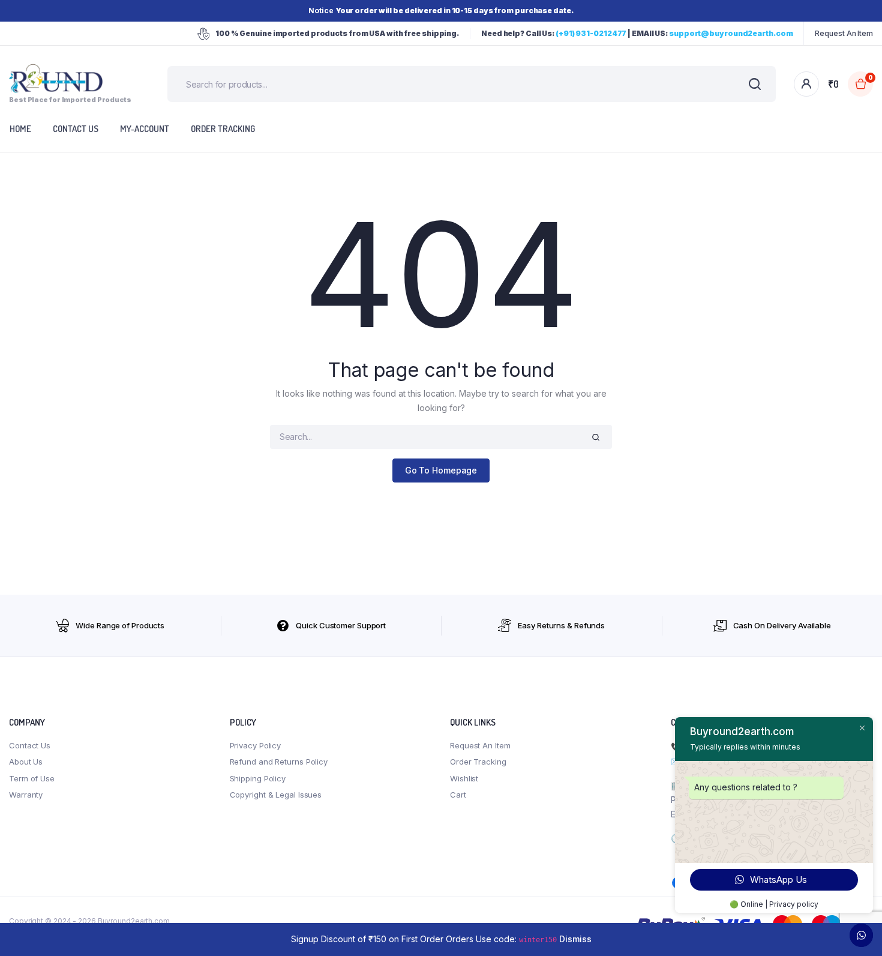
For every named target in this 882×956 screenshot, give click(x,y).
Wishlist (464, 778)
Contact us (75, 128)
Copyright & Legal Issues (276, 794)
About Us (26, 761)
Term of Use (32, 778)
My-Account (144, 128)
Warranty (26, 794)
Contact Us (29, 745)
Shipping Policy (258, 778)
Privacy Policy (255, 745)
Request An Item (844, 33)
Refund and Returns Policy (279, 761)
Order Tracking (223, 128)
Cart (458, 794)
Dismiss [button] (575, 939)
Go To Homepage (441, 470)
